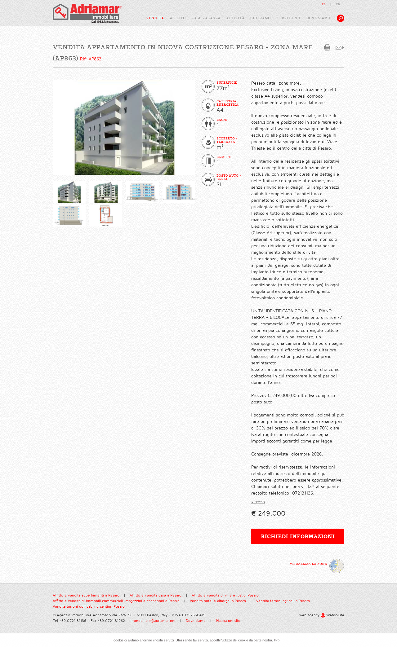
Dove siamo (196, 621)
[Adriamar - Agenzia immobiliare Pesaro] (87, 13)
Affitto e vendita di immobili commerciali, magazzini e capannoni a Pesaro (116, 601)
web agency (309, 615)
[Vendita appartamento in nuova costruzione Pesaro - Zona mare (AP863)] (69, 192)
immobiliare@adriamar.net (153, 621)
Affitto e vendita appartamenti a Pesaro (86, 595)
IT (323, 4)
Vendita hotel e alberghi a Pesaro (218, 601)
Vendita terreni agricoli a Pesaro (283, 601)
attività (235, 18)
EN (338, 4)
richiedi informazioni (298, 536)
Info (276, 640)
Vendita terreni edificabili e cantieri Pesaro (89, 607)
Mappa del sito (228, 621)
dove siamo (318, 18)
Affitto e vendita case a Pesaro (155, 595)
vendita (155, 18)
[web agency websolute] (323, 615)
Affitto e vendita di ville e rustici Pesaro (225, 595)
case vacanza (206, 18)
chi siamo (260, 18)
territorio (288, 18)
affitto (178, 18)
